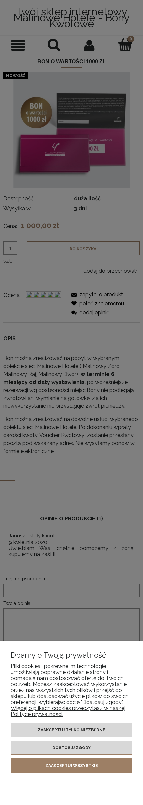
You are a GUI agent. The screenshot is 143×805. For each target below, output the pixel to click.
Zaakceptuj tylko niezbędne (71, 730)
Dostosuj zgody (71, 748)
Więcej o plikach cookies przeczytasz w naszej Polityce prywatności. (68, 711)
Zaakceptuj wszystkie (71, 765)
